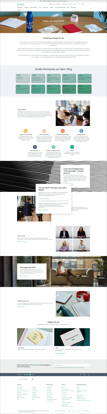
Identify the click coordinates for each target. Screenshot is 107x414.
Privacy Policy (73, 367)
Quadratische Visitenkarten (22, 390)
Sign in (74, 4)
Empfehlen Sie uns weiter (82, 398)
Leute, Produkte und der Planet (68, 390)
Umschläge (34, 392)
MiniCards (19, 392)
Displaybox (34, 394)
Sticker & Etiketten (34, 7)
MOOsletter (33, 365)
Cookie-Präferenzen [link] (86, 410)
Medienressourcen (65, 389)
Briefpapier (34, 387)
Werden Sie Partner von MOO (68, 406)
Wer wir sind (64, 392)
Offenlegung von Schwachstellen (83, 400)
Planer (33, 399)
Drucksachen (45, 7)
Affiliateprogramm (80, 397)
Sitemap (73, 410)
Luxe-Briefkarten (35, 390)
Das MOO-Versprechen (66, 402)
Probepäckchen (50, 397)
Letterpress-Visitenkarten (22, 394)
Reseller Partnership (66, 399)
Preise (78, 389)
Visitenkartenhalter (35, 396)
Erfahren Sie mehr (21, 306)
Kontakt (78, 387)
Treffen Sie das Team (21, 241)
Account (70, 4)
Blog (68, 7)
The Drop (64, 396)
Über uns (63, 387)
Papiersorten (49, 387)
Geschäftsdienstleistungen (60, 7)
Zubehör (51, 7)
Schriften (69, 410)
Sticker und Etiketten (21, 397)
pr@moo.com (25, 349)
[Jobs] (72, 337)
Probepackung (65, 4)
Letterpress (49, 396)
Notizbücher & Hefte (36, 397)
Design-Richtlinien (80, 395)
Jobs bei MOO (65, 394)
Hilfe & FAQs (73, 7)
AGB (56, 410)
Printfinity (63, 401)
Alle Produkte (20, 387)
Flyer (40, 7)
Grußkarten (34, 389)
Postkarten (26, 7)
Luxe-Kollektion (50, 401)
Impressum (79, 410)
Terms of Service (79, 367)
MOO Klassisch (50, 394)
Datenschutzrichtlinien (62, 410)
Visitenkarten (20, 7)
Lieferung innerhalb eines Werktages (82, 391)
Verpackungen (64, 404)
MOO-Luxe (49, 389)
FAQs (78, 393)
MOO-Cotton (49, 392)
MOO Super (49, 390)
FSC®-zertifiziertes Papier (52, 399)
